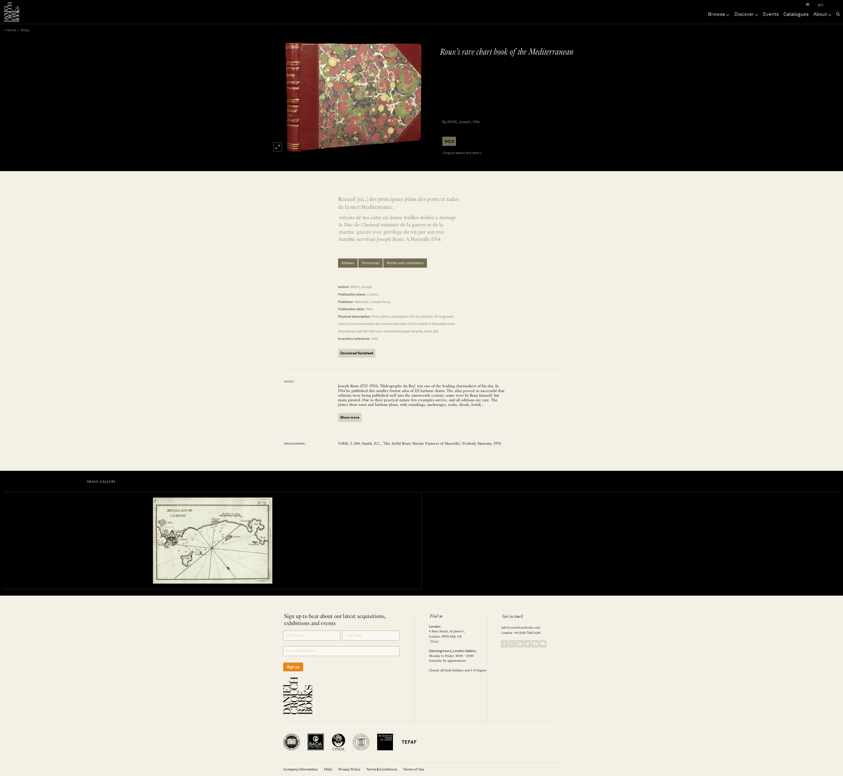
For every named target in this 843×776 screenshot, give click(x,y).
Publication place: (352, 294)
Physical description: (354, 316)
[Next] (413, 97)
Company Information (300, 769)
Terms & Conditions (381, 769)
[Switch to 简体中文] (830, 5)
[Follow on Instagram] (512, 643)
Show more (349, 417)
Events (771, 14)
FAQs (328, 769)
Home (11, 30)
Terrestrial (371, 263)
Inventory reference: (354, 339)
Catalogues (796, 14)
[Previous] (291, 97)
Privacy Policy (349, 769)
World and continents (405, 263)
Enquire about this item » (462, 153)
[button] (807, 5)
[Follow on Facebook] (504, 643)
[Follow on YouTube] (535, 643)
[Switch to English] (819, 5)
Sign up (293, 667)
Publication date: (351, 309)
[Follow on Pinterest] (519, 643)
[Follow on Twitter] (527, 643)
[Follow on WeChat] (542, 643)
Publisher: (346, 302)
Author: (344, 287)
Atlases (347, 263)
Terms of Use (413, 769)
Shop (24, 30)
